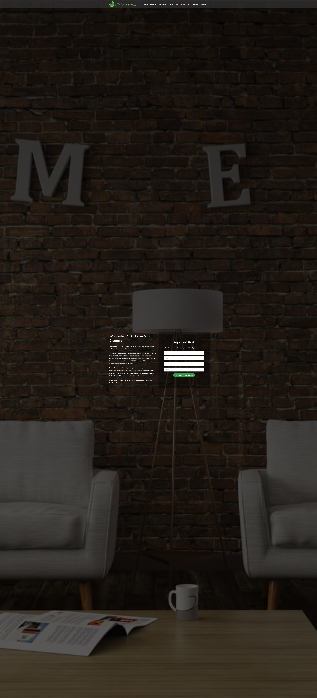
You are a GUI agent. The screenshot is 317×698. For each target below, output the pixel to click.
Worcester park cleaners (131, 380)
